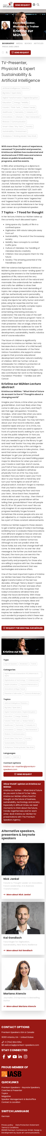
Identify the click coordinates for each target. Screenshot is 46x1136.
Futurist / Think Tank (11, 107)
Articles (38, 43)
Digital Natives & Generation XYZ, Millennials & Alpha (21, 674)
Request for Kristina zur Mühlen (24, 628)
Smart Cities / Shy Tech (13, 126)
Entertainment (33, 680)
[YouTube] (14, 1056)
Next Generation (33, 117)
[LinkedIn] (20, 1056)
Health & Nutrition (11, 685)
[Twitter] (9, 1056)
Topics (4, 1093)
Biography (8, 43)
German (16, 757)
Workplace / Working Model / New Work (19, 136)
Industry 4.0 (32, 112)
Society (29, 126)
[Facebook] (3, 1056)
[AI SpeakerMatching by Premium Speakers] (34, 5)
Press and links (10, 46)
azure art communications (27, 1132)
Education (7, 102)
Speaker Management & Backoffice (18, 1099)
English (7, 757)
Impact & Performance (28, 685)
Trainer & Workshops (32, 693)
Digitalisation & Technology (15, 680)
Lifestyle (19, 117)
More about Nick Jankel (19, 894)
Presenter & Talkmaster (13, 693)
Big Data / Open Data (12, 93)
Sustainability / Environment (15, 131)
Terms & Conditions (10, 1127)
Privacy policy (7, 1125)
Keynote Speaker (11, 664)
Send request (22, 5)
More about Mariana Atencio (21, 1006)
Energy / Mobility (21, 102)
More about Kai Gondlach (20, 950)
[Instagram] (25, 1056)
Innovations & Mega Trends (15, 689)
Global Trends (29, 107)
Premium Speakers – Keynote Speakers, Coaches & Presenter (20, 1089)
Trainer (33, 664)
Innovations (8, 117)
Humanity (19, 112)
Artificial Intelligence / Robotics (16, 88)
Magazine (6, 1096)
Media (19, 43)
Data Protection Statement (27, 1125)
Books (28, 43)
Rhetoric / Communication (14, 121)
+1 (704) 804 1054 (13, 1042)
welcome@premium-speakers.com (21, 1045)
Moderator (24, 664)
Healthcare (7, 112)
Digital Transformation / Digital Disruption (20, 98)
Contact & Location (10, 1102)
